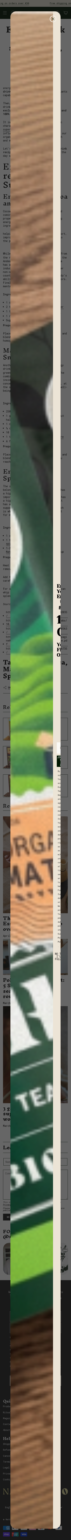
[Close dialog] (53, 19)
